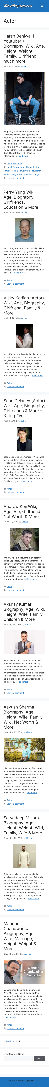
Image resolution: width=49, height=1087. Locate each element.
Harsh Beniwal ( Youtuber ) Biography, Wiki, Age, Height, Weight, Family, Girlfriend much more (24, 48)
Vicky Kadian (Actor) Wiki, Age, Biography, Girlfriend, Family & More (24, 305)
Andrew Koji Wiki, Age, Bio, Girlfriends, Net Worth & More (24, 511)
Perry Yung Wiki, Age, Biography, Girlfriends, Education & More (21, 200)
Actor (9, 163)
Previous (9, 1041)
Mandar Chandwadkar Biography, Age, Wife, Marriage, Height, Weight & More (20, 936)
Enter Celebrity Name (14, 1054)
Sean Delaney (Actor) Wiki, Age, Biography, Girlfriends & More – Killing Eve (24, 408)
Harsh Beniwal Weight (29, 174)
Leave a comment (15, 178)
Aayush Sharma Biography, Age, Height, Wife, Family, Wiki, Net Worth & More (24, 717)
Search (39, 1058)
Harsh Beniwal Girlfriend (22, 171)
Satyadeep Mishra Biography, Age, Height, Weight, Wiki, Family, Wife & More (24, 825)
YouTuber (17, 163)
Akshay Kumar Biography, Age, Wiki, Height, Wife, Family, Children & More (24, 612)
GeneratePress (24, 1083)
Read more (23, 156)
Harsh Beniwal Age (16, 167)
